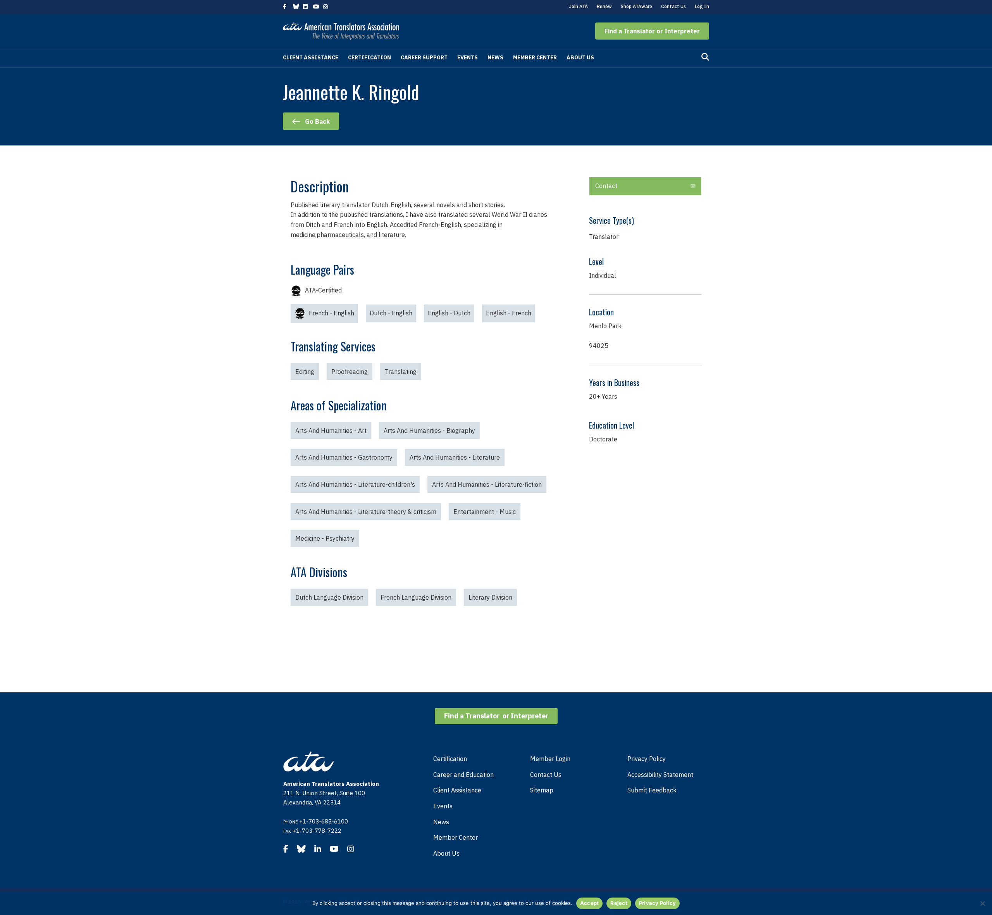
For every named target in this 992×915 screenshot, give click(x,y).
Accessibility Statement (660, 774)
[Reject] (982, 903)
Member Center (535, 57)
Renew (604, 6)
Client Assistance (310, 57)
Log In (702, 6)
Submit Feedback (652, 790)
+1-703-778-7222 (317, 830)
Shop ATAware (636, 6)
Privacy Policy (646, 759)
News (495, 57)
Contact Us (673, 6)
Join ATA (578, 6)
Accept (589, 903)
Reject (618, 903)
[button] (652, 31)
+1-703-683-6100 (323, 821)
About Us (580, 57)
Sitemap (541, 790)
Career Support (424, 57)
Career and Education (463, 774)
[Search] (705, 57)
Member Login (550, 759)
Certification (369, 57)
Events (467, 57)
